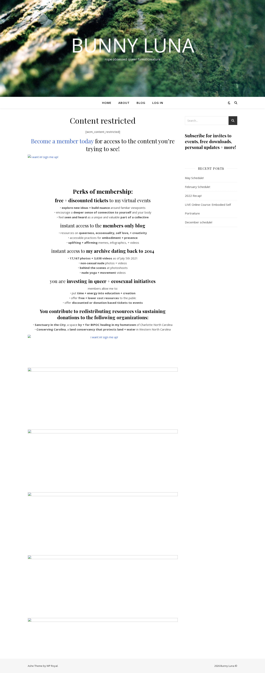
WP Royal (52, 666)
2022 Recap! (193, 196)
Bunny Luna (132, 45)
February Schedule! (197, 187)
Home (106, 103)
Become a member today (62, 141)
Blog (141, 103)
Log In (157, 103)
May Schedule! (194, 178)
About (124, 103)
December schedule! (198, 222)
